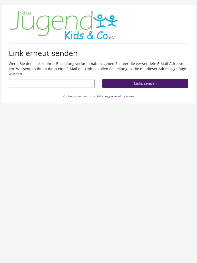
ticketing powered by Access (115, 96)
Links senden (145, 83)
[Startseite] (64, 25)
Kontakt (68, 96)
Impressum (84, 96)
